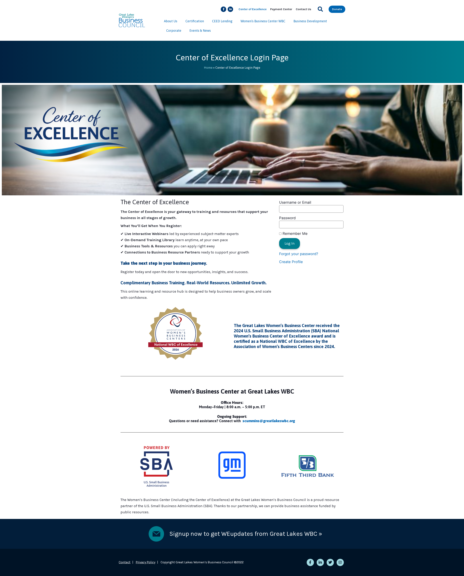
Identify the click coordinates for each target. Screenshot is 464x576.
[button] (320, 9)
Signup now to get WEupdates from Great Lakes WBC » (245, 533)
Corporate (173, 30)
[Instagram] (340, 562)
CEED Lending (222, 21)
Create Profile (291, 262)
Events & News (200, 30)
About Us (170, 21)
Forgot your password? (298, 254)
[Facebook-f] (223, 9)
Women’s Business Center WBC (263, 21)
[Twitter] (330, 562)
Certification (194, 21)
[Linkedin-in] (230, 9)
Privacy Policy (145, 562)
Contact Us (303, 9)
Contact (124, 562)
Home (208, 67)
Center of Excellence (253, 9)
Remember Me (294, 233)
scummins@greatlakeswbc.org (269, 421)
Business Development (310, 21)
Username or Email (295, 202)
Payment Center (281, 9)
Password (287, 218)
